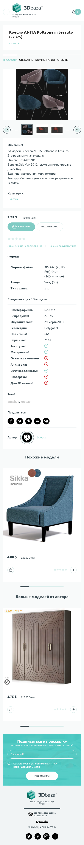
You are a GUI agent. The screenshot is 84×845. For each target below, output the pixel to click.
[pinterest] (28, 421)
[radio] (9, 239)
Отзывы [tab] (62, 59)
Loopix (41, 437)
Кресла (15, 43)
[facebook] (11, 421)
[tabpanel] (42, 259)
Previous (16, 130)
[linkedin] (37, 421)
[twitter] (19, 421)
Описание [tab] (26, 59)
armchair (13, 401)
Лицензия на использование (25, 245)
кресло (25, 401)
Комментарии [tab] (45, 59)
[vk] (46, 421)
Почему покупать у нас (62, 245)
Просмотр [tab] (10, 59)
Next (67, 130)
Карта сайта (42, 821)
